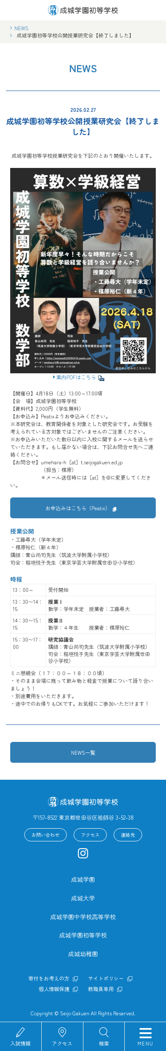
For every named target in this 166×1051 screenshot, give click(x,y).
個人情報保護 (54, 989)
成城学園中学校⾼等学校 (83, 916)
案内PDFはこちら (76, 377)
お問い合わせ (45, 834)
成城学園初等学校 (83, 935)
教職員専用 (101, 989)
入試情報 (20, 1043)
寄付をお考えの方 (49, 978)
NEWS (21, 27)
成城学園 (83, 879)
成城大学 (83, 898)
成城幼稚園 (83, 953)
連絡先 (128, 834)
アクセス (62, 1043)
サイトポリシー (106, 978)
